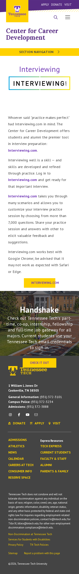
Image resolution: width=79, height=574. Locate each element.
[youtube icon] (27, 416)
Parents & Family (54, 471)
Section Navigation (36, 52)
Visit (68, 4)
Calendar (16, 459)
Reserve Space (19, 477)
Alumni (46, 465)
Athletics (16, 446)
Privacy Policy (15, 544)
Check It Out (39, 363)
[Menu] (67, 17)
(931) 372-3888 (28, 407)
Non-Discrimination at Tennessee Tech (30, 534)
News (12, 452)
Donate (56, 4)
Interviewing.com (22, 150)
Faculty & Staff (53, 459)
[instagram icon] (11, 416)
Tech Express (51, 446)
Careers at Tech (20, 465)
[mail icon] (36, 416)
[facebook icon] (19, 416)
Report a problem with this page (42, 553)
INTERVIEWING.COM (43, 283)
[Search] (55, 17)
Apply (45, 4)
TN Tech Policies (39, 544)
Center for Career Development (32, 34)
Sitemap (13, 553)
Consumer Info (20, 471)
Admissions (17, 440)
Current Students (55, 452)
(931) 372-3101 (35, 397)
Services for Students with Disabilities (29, 539)
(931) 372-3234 (30, 402)
